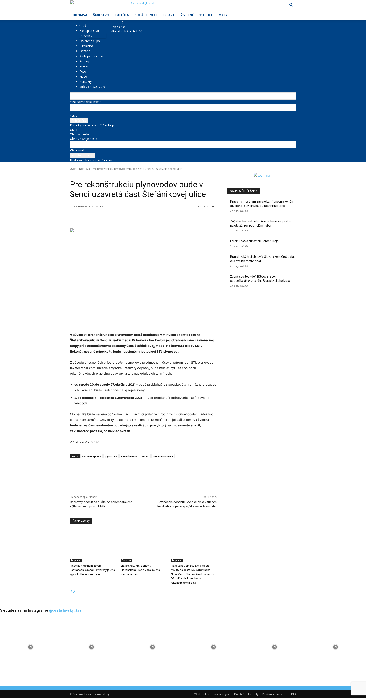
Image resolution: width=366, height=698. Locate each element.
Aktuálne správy (91, 456)
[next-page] (74, 591)
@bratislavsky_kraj (66, 610)
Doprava (80, 15)
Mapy (223, 15)
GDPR (74, 130)
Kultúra (122, 15)
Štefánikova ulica (163, 456)
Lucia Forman (79, 206)
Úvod (73, 169)
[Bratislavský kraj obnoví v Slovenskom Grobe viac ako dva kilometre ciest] (144, 546)
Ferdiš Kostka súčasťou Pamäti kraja (254, 241)
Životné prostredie (197, 15)
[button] (291, 5)
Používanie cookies (273, 694)
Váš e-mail (77, 150)
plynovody (111, 456)
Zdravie (168, 15)
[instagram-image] (30, 646)
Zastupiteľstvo (89, 31)
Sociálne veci (146, 15)
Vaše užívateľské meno (85, 102)
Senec (145, 456)
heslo (73, 116)
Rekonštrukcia (129, 456)
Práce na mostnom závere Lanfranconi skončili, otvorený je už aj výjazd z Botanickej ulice (92, 570)
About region (222, 694)
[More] (168, 217)
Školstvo (101, 15)
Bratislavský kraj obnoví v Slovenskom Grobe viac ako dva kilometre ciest (140, 570)
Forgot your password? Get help (92, 125)
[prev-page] (71, 591)
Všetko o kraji (202, 694)
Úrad (82, 26)
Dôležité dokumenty (246, 694)
